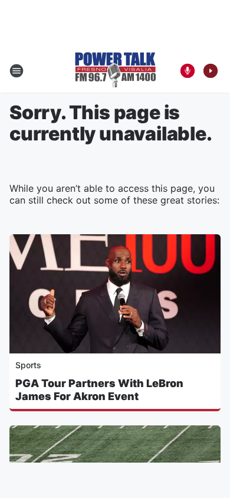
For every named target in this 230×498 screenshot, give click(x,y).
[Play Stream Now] (210, 71)
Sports (28, 365)
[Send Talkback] (187, 71)
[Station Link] (115, 71)
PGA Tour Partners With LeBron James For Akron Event (99, 389)
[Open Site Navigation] (16, 71)
